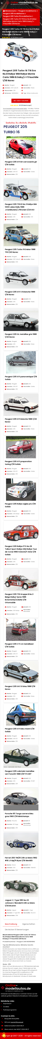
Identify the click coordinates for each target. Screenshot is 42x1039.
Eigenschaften (28, 924)
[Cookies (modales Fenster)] (4, 1035)
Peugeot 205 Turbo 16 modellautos (17, 16)
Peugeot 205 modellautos (14, 13)
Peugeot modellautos (27, 11)
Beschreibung (11, 924)
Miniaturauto (10, 11)
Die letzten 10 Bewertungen (17, 929)
